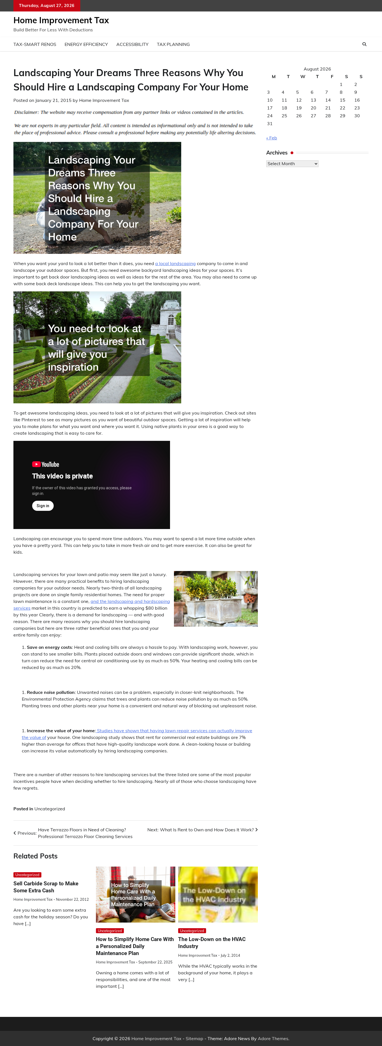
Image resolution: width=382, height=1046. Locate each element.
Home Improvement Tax (61, 20)
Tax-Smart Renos (34, 44)
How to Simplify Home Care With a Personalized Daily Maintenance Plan (135, 946)
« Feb (271, 138)
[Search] (364, 44)
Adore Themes (273, 1038)
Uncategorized (49, 808)
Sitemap (194, 1038)
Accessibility (132, 44)
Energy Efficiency (86, 44)
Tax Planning (173, 44)
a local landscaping (175, 263)
